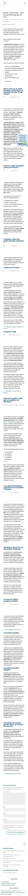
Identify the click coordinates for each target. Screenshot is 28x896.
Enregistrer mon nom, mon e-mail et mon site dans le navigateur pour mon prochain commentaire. (13, 827)
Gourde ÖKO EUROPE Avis (9, 858)
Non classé (19, 19)
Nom (4, 807)
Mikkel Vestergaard (8, 422)
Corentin (7, 19)
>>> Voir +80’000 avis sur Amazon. (12, 629)
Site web (5, 819)
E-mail (5, 813)
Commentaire (6, 792)
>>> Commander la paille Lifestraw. (12, 773)
